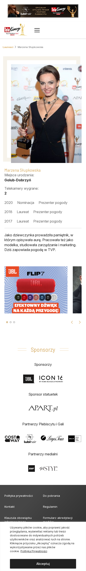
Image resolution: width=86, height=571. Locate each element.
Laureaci (8, 47)
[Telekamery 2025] (15, 30)
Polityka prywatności (18, 495)
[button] (7, 322)
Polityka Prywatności (34, 551)
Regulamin (50, 506)
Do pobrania (51, 495)
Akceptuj (43, 564)
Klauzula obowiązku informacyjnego (18, 519)
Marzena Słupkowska (30, 47)
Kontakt (9, 506)
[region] (43, 546)
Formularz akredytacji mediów (58, 519)
